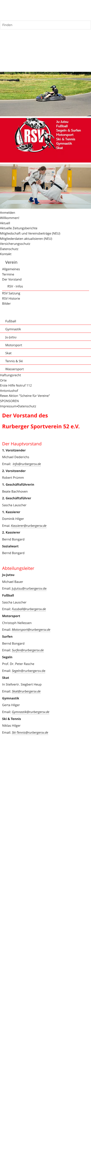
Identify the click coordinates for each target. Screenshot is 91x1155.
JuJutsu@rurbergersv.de (29, 588)
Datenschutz (27, 406)
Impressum (8, 406)
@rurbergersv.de (28, 671)
